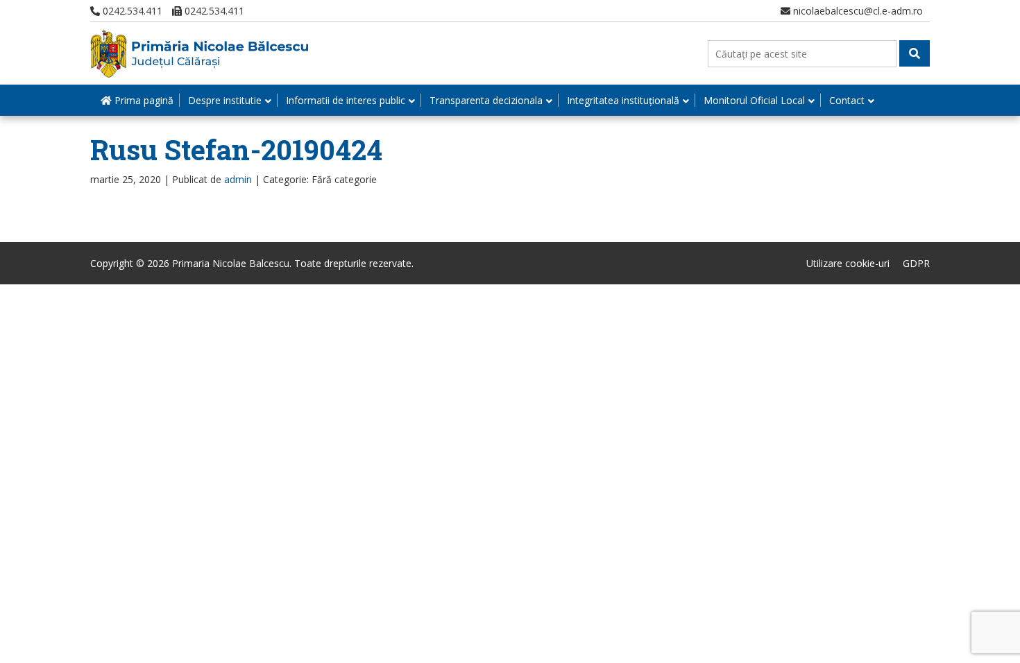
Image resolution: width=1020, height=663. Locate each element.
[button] (914, 53)
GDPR (916, 263)
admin (238, 179)
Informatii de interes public (345, 100)
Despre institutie (225, 100)
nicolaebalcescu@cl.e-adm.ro (856, 10)
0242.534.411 (131, 10)
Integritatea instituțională (623, 100)
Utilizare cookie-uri (848, 263)
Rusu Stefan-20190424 (236, 149)
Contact (847, 100)
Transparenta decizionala (486, 100)
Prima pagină (142, 100)
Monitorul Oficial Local (754, 100)
